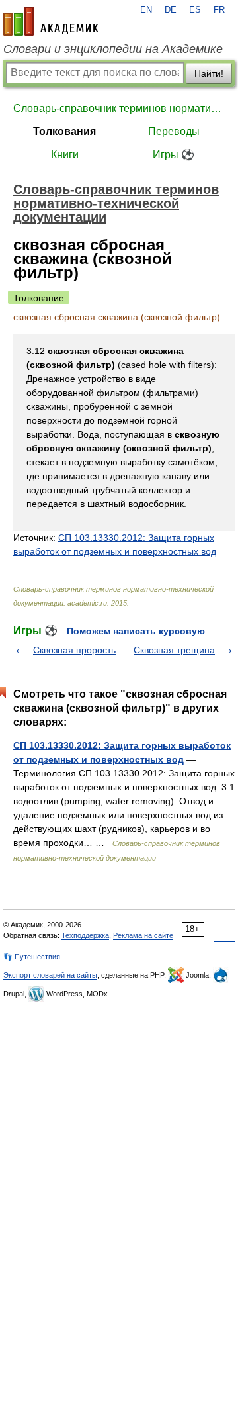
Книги (65, 154)
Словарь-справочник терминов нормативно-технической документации (119, 108)
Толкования (64, 131)
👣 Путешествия (31, 957)
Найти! (208, 73)
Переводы (174, 131)
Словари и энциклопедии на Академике (113, 49)
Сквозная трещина (174, 650)
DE (171, 10)
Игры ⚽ (173, 154)
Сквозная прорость (74, 650)
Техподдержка (85, 935)
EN (146, 10)
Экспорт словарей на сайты (50, 975)
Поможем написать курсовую (136, 631)
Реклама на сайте (143, 935)
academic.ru (51, 21)
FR (219, 10)
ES (195, 10)
